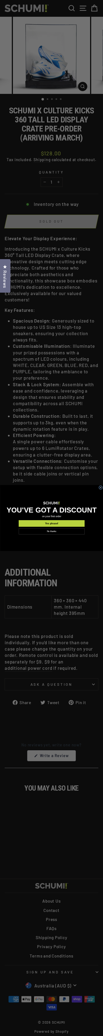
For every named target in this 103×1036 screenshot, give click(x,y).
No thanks (51, 531)
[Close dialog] (100, 487)
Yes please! (51, 523)
